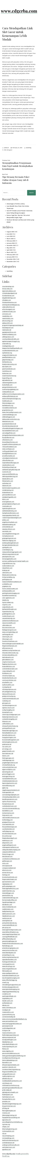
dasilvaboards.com (8, 657)
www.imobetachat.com (9, 907)
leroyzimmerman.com (9, 1106)
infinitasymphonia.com (9, 689)
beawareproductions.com (10, 717)
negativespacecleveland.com (11, 790)
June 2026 (10, 236)
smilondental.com (7, 527)
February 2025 (11, 254)
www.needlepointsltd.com (10, 973)
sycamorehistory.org (8, 1014)
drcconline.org (6, 836)
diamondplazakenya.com (9, 1060)
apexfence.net (6, 1149)
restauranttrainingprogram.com (12, 552)
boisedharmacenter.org (9, 595)
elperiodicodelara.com (9, 291)
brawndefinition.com (8, 666)
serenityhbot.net (7, 920)
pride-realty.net (6, 1090)
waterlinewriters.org (8, 891)
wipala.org (5, 600)
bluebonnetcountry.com (9, 364)
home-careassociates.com (10, 588)
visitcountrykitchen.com (9, 767)
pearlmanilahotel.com (9, 369)
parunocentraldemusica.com (11, 1053)
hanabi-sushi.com (7, 1001)
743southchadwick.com (9, 446)
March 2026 (10, 238)
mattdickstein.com (7, 909)
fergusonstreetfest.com (9, 1071)
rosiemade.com (7, 506)
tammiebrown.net (7, 753)
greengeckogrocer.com (9, 538)
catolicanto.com (7, 572)
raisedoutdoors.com (8, 465)
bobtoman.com (7, 373)
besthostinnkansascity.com (10, 1140)
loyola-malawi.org (7, 602)
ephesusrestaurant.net (9, 1037)
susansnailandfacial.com (9, 925)
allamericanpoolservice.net (10, 554)
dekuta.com (5, 1005)
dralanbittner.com (7, 492)
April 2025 (9, 250)
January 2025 (10, 257)
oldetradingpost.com (8, 417)
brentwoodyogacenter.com (10, 987)
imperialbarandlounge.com (10, 462)
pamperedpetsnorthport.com (11, 504)
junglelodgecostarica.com (10, 762)
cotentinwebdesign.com (9, 414)
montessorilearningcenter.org (11, 1069)
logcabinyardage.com (8, 902)
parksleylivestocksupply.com (11, 593)
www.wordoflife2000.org (10, 474)
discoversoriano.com (8, 627)
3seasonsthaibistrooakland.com (12, 582)
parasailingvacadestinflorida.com (12, 1088)
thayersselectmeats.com (9, 879)
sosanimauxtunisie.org (9, 375)
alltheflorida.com (7, 1078)
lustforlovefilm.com (8, 685)
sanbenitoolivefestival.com (10, 620)
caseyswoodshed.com (9, 852)
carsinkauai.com (7, 1083)
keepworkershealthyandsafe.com (12, 348)
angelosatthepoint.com (9, 845)
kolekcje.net (5, 570)
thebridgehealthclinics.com (10, 888)
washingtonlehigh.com (9, 996)
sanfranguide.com (7, 634)
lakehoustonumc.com (8, 914)
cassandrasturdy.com (8, 618)
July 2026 (9, 234)
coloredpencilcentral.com (10, 458)
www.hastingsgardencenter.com (12, 1023)
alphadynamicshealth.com (10, 1092)
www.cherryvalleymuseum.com (11, 412)
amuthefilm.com (7, 682)
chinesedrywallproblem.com (11, 797)
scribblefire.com (7, 584)
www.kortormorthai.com (9, 950)
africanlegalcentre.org (9, 691)
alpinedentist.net (7, 380)
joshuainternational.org (9, 923)
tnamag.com (6, 875)
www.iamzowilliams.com (9, 1021)
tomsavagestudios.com (9, 559)
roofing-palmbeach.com (9, 451)
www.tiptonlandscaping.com (11, 989)
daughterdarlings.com (9, 298)
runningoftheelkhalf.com (9, 936)
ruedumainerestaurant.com (10, 698)
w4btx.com (5, 520)
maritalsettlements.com (9, 778)
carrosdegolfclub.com (8, 433)
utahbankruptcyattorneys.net (11, 469)
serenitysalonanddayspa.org (10, 305)
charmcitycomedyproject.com (11, 714)
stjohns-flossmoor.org (9, 801)
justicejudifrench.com (8, 728)
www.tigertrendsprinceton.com (11, 930)
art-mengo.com (7, 749)
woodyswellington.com (9, 1039)
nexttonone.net (6, 918)
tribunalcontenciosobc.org (10, 653)
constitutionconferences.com (11, 859)
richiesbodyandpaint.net (9, 293)
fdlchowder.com (7, 971)
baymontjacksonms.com (9, 783)
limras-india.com (7, 288)
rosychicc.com (6, 604)
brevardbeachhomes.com (10, 442)
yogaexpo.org (6, 586)
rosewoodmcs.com (8, 1012)
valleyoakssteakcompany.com (11, 849)
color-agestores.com (8, 598)
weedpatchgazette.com (9, 497)
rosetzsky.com (6, 701)
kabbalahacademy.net (8, 524)
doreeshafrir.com (7, 712)
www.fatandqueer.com (9, 952)
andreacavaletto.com (8, 591)
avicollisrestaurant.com (9, 833)
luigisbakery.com (7, 998)
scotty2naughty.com (8, 710)
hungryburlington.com (9, 737)
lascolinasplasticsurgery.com (11, 978)
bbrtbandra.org (7, 362)
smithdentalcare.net (8, 1142)
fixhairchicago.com (8, 854)
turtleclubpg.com (7, 820)
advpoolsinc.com (7, 843)
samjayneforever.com (8, 1074)
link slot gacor (8, 150)
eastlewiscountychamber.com (11, 650)
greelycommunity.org (8, 696)
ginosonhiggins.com (8, 774)
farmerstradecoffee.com (9, 900)
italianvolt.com (6, 485)
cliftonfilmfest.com (8, 460)
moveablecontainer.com (9, 408)
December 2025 (11, 245)
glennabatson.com (8, 659)
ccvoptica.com (6, 994)
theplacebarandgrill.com (9, 838)
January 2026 (11, 243)
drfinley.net (5, 1108)
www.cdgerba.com (19, 11)
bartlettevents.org (7, 405)
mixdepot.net (6, 1010)
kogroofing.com (7, 378)
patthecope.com (7, 861)
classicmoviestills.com (9, 623)
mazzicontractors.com (9, 1033)
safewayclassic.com (8, 337)
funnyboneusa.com (8, 804)
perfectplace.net (7, 579)
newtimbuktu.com (7, 318)
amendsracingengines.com (10, 948)
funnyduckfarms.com (8, 1099)
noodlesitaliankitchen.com (10, 350)
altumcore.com (6, 870)
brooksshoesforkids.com (9, 877)
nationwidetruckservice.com (10, 817)
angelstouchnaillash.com (9, 522)
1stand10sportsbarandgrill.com (11, 517)
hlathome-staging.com (9, 540)
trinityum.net (6, 1030)
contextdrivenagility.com (9, 719)
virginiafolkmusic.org (8, 563)
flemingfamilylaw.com (9, 1110)
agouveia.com (6, 1120)
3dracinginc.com (7, 639)
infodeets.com (6, 300)
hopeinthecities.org (8, 611)
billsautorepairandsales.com (10, 1065)
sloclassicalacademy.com (9, 655)
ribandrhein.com (7, 568)
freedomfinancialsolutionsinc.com (12, 943)
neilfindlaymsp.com (8, 831)
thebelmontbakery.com (9, 334)
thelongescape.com (8, 758)
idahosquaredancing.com (10, 476)
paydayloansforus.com (9, 332)
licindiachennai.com (8, 295)
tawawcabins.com (7, 479)
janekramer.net (6, 744)
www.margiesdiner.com (9, 968)
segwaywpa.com (7, 884)
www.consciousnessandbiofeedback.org (14, 1019)
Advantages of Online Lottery (16, 204)
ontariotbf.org (6, 343)
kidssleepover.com (7, 327)
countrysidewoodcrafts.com (10, 339)
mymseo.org (6, 1124)
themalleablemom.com (9, 733)
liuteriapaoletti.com (8, 792)
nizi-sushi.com (6, 746)
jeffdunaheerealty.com (9, 939)
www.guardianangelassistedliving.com (14, 1055)
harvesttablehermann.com (10, 430)
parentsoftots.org (7, 895)
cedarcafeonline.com (8, 307)
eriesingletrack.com (8, 501)
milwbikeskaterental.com (9, 781)
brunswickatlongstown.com (10, 740)
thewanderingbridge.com (10, 730)
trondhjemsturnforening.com (11, 1058)
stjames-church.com (8, 707)
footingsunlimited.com (9, 962)
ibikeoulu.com (6, 721)
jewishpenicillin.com (8, 556)
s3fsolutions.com (7, 440)
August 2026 (10, 232)
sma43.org (5, 982)
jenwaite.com (6, 1101)
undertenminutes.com (9, 311)
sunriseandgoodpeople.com (10, 794)
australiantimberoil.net (9, 424)
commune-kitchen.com (9, 680)
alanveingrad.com (7, 772)
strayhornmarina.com (8, 662)
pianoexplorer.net (7, 1026)
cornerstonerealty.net (8, 1017)
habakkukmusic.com (8, 916)
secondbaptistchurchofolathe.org (12, 1122)
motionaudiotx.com (8, 1131)
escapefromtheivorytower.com (11, 444)
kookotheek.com (7, 385)
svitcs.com (5, 863)
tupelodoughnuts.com (9, 508)
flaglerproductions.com (9, 664)
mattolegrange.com (8, 760)
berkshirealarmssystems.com (11, 488)
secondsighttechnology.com (10, 533)
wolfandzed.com (7, 1003)
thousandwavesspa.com (9, 827)
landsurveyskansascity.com (10, 957)
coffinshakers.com (7, 723)
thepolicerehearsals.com (9, 646)
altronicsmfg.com (7, 321)
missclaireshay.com (8, 286)
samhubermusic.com (8, 1147)
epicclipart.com (6, 366)
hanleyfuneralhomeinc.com (10, 513)
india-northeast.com (8, 449)
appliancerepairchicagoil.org (11, 341)
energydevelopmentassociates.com (13, 435)
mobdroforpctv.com (8, 616)
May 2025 (9, 248)
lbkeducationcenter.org (9, 575)
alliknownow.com (7, 648)
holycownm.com (7, 815)
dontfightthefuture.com (9, 453)
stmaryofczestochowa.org (10, 726)
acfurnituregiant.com (8, 309)
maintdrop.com (7, 371)
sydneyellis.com (7, 547)
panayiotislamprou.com (9, 387)
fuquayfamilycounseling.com (11, 1117)
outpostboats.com (7, 607)
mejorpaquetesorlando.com (10, 515)
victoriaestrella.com (8, 824)
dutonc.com (5, 756)
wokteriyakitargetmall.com (10, 543)
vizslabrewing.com (8, 490)
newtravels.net (6, 330)
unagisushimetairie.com (9, 355)
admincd (6, 148)
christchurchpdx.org (8, 675)
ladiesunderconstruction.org (10, 419)
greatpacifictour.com (8, 822)
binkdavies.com (7, 673)
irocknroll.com (6, 472)
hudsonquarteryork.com (9, 1046)
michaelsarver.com (8, 536)
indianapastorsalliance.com (10, 847)
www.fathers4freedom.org (10, 932)
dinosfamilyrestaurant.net (10, 426)
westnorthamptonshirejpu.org (11, 398)
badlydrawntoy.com (8, 911)
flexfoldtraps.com (7, 946)
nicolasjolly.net (6, 687)
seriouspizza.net (7, 865)
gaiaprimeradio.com (8, 751)
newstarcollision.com (8, 529)
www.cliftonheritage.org (9, 980)
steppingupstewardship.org (10, 991)
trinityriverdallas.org (8, 577)
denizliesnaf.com (7, 856)
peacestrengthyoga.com (9, 941)
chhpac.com (6, 1126)
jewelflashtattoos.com (9, 357)
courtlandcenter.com (8, 829)
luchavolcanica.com (8, 813)
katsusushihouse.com (8, 694)
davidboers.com (7, 904)
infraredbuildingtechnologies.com (12, 428)
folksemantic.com (7, 481)
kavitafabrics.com (7, 810)
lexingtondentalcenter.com (10, 545)
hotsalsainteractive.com (9, 302)
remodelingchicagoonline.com (11, 984)
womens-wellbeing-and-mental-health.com (15, 561)
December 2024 (11, 259)
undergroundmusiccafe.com (10, 1145)
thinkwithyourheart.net (9, 467)
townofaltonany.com (8, 785)
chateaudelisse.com (8, 392)
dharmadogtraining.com (9, 1129)
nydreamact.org (7, 353)
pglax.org (5, 788)
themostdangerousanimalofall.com (13, 643)
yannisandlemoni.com (9, 495)
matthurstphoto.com (8, 1076)
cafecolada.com (7, 625)
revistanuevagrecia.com (9, 705)
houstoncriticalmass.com (9, 641)
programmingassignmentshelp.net (12, 325)
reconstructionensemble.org (10, 808)
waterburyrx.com (7, 840)
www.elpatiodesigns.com (9, 1044)
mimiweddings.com (8, 1138)
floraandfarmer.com (8, 437)
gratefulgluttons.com (8, 614)
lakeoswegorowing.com (9, 1115)
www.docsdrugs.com (8, 966)
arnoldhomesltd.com (8, 456)
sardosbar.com (6, 483)
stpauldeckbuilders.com (9, 959)
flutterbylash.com (7, 1094)
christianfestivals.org (8, 765)
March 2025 (10, 252)
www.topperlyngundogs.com (11, 934)
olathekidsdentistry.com (9, 511)
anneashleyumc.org (8, 955)
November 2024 (11, 261)
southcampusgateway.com (10, 389)
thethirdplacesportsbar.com (10, 1035)
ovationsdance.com (8, 566)
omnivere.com (6, 314)
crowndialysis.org (7, 549)
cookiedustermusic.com (9, 806)
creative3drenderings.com (10, 897)
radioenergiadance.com (9, 382)
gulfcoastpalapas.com (8, 886)
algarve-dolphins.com (8, 769)
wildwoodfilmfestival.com (10, 396)
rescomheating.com (8, 1136)
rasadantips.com (7, 316)
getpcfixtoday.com (7, 359)
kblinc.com (5, 499)
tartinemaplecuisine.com (9, 742)
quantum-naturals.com (9, 1067)
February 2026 (11, 241)
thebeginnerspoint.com (9, 630)
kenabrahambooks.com (9, 678)
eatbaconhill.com (7, 323)
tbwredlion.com (7, 1062)
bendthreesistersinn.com (9, 799)
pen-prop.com (6, 927)
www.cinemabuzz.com (9, 1007)
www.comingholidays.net (10, 632)
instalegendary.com (8, 346)
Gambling (28, 148)
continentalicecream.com (9, 669)
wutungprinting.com (8, 776)
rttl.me (4, 1133)
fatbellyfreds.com (7, 1042)
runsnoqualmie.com (8, 964)
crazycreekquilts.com (8, 671)
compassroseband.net (9, 868)
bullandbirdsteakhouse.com (10, 975)
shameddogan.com (8, 893)
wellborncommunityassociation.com (13, 394)
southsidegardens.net (8, 1028)
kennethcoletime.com (8, 735)
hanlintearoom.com (8, 1097)
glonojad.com (6, 703)
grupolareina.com (7, 410)
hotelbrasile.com (7, 401)
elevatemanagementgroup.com (11, 1104)
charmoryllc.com (7, 636)
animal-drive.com (7, 872)
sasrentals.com (6, 531)
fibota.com (5, 1049)
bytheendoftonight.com (9, 609)
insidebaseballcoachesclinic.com (12, 1081)
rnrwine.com (6, 1113)
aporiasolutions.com (8, 881)
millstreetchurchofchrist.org (10, 1085)
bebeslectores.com (8, 421)
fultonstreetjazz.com (8, 403)
